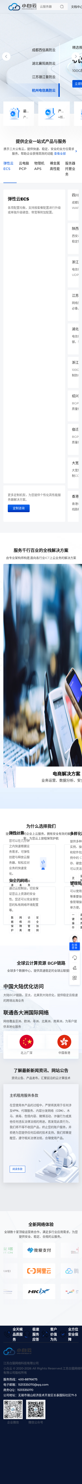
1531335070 (25, 1390)
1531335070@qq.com (33, 1384)
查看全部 (60, 153)
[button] (6, 56)
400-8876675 (27, 1379)
